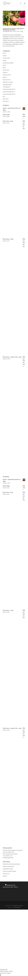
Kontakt (5, 876)
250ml (4, 53)
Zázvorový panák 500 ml (9, 94)
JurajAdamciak (8, 31)
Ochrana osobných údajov (9, 871)
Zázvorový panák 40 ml (9, 91)
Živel (4, 96)
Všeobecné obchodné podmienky (11, 864)
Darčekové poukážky (8, 63)
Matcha (5, 77)
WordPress (18, 907)
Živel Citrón (5, 99)
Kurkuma (5, 72)
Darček (4, 60)
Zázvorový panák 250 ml (9, 89)
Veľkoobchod (6, 873)
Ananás (5, 55)
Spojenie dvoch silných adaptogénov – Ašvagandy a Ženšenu (14, 29)
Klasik (4, 67)
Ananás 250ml (6, 58)
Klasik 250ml (6, 70)
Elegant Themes (17, 905)
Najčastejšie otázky (8, 869)
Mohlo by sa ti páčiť (8, 82)
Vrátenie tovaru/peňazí (8, 866)
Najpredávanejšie (7, 84)
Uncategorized (6, 87)
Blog (22, 31)
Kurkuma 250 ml (7, 75)
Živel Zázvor (6, 101)
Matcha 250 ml (6, 79)
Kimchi (4, 65)
